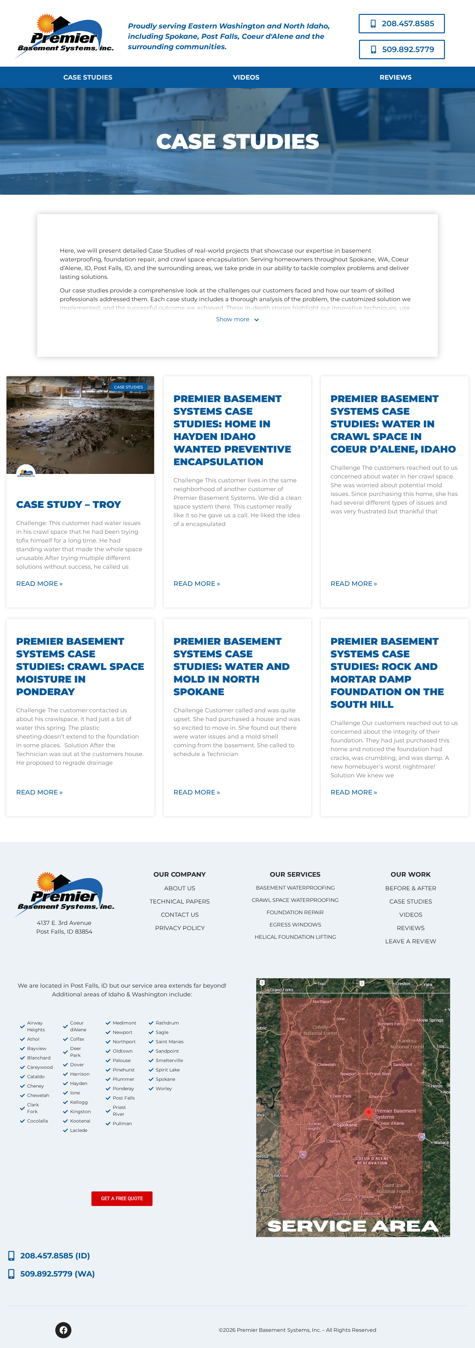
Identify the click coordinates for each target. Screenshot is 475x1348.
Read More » (39, 583)
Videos (246, 77)
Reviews (396, 77)
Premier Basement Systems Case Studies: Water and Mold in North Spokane (232, 666)
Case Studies (87, 77)
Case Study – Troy (68, 504)
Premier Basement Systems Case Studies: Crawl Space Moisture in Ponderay (80, 666)
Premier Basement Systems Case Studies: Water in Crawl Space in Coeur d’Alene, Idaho (393, 424)
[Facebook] (63, 1330)
